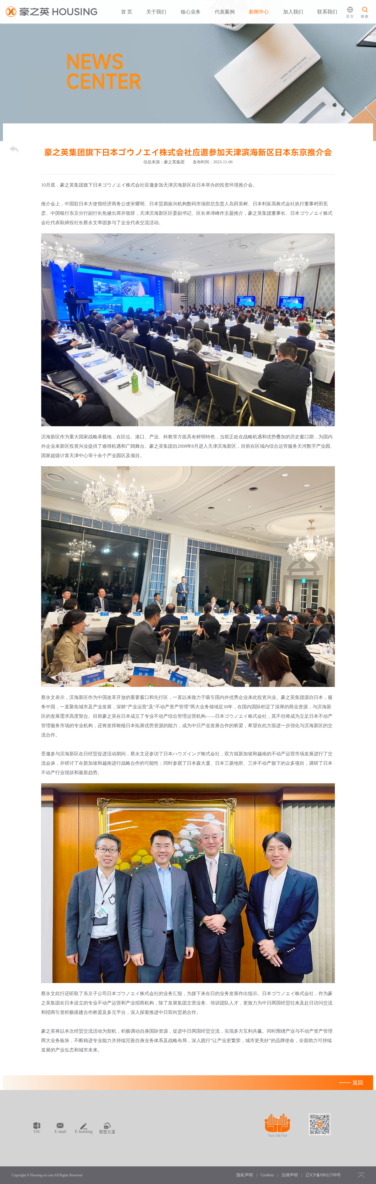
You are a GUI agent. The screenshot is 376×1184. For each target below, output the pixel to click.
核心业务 (191, 12)
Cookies (267, 1175)
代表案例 (225, 12)
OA (37, 1131)
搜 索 (362, 34)
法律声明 (289, 1175)
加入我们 (293, 12)
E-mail (60, 1131)
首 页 (126, 12)
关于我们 (156, 12)
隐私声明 (244, 1175)
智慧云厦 (107, 1132)
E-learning (84, 1131)
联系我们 (327, 12)
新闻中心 (259, 12)
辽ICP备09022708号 (323, 1175)
